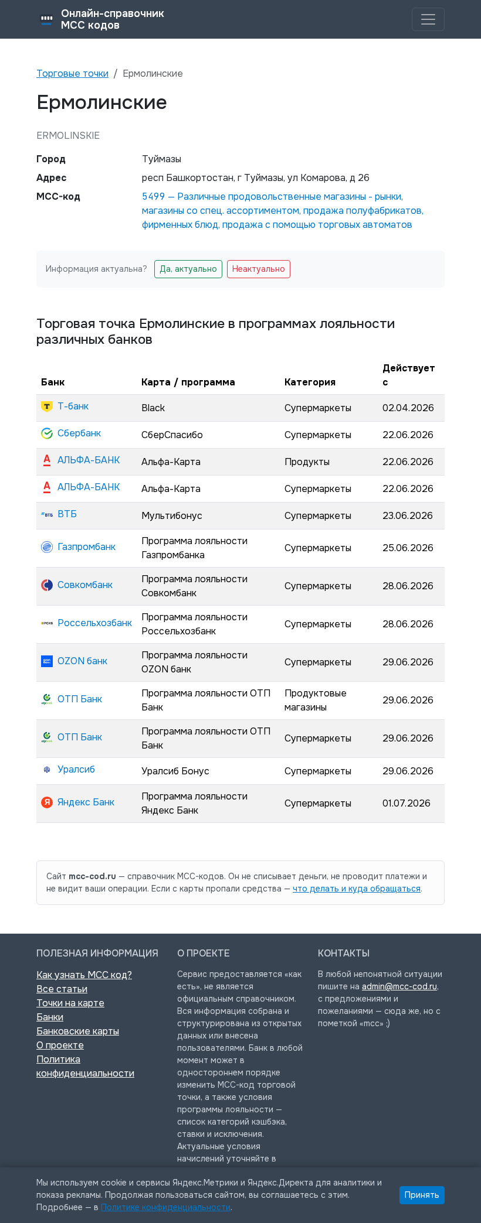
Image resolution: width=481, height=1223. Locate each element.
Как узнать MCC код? (84, 975)
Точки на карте (70, 1003)
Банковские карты (77, 1031)
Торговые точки (72, 73)
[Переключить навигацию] (428, 19)
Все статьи (61, 989)
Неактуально (258, 269)
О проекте (60, 1045)
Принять (422, 1195)
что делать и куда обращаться (357, 888)
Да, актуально (188, 269)
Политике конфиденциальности (166, 1207)
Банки (49, 1017)
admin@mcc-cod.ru (399, 986)
